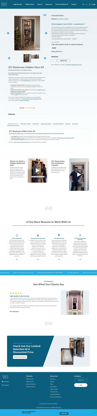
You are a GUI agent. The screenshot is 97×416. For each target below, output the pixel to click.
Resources (49, 4)
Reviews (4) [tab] (75, 124)
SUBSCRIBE (64, 413)
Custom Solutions (61, 4)
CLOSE (95, 410)
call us (16, 94)
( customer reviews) (62, 18)
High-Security (17, 4)
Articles (52, 381)
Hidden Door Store (45, 407)
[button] (27, 108)
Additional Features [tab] (13, 124)
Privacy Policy (43, 403)
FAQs (51, 384)
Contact (73, 4)
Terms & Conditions (52, 403)
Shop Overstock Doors (20, 357)
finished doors (26, 80)
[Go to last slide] (8, 33)
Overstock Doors (30, 386)
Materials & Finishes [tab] (25, 124)
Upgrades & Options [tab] (46, 124)
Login (94, 4)
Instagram (6, 385)
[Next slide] (46, 33)
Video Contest (54, 389)
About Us (52, 379)
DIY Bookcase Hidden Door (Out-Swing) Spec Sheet (50, 133)
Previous (46, 208)
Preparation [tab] (36, 124)
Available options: (56, 36)
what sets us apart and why (21, 142)
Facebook (6, 381)
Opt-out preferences (55, 397)
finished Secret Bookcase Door (65, 138)
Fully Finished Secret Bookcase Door (32, 98)
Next (50, 208)
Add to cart (64, 60)
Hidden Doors (29, 4)
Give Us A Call (53, 391)
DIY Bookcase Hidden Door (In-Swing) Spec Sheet (22, 133)
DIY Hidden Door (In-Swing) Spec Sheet (18, 73)
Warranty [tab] (67, 124)
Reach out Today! (24, 100)
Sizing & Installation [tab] (58, 124)
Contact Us (81, 380)
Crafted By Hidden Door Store (74, 64)
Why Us (39, 4)
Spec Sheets (53, 386)
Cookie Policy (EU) (55, 394)
